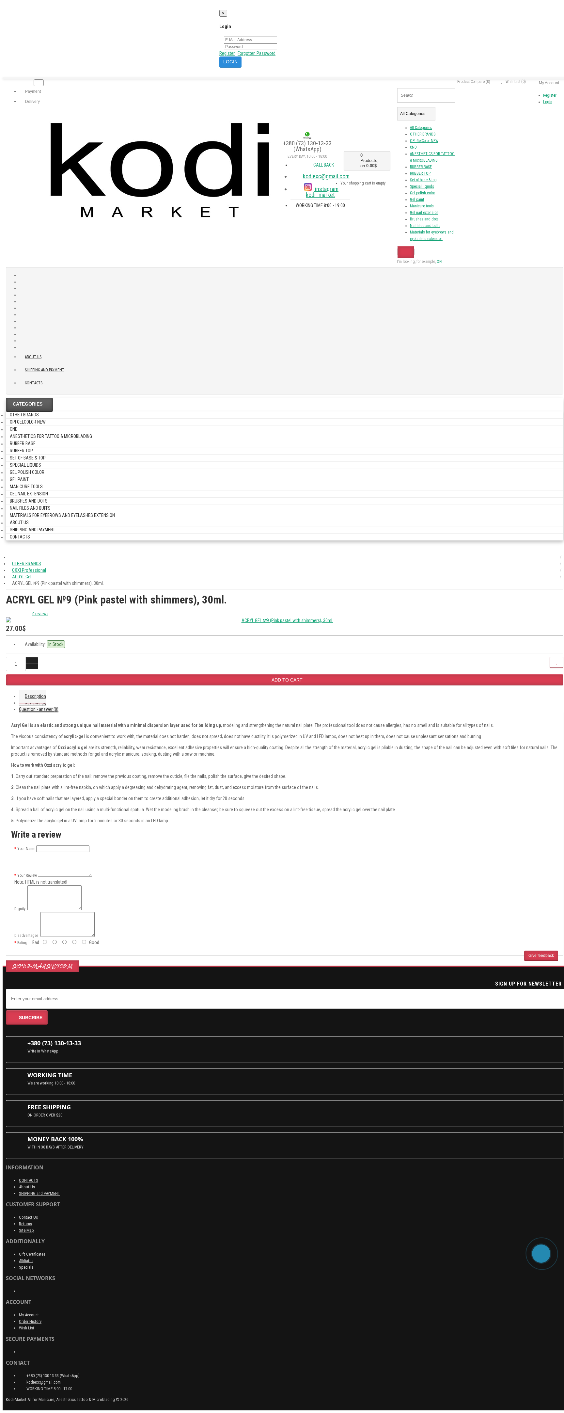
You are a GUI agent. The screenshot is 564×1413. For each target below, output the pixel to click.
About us (33, 357)
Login (547, 102)
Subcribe (30, 1017)
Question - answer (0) (38, 709)
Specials (26, 1267)
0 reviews (40, 613)
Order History (30, 1321)
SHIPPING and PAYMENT (44, 370)
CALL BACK (323, 165)
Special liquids (422, 186)
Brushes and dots (424, 219)
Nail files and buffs (425, 225)
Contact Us (28, 1217)
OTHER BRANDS (422, 134)
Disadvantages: (26, 935)
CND (413, 147)
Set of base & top (423, 180)
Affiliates (26, 1260)
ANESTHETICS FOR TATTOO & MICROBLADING (51, 436)
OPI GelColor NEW (424, 140)
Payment (32, 91)
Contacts (33, 383)
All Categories (421, 127)
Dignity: (20, 909)
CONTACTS (28, 1180)
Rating (22, 942)
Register (227, 53)
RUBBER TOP (420, 173)
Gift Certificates (32, 1254)
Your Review (27, 875)
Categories (27, 404)
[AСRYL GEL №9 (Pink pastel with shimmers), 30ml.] (284, 620)
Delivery (32, 101)
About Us (27, 1186)
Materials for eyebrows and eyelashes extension (62, 515)
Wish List (26, 1327)
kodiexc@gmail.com (326, 176)
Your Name (26, 848)
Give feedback (541, 955)
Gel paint (417, 199)
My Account (29, 1314)
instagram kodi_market (322, 191)
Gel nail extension (424, 212)
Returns (25, 1223)
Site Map (26, 1230)
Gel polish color (422, 193)
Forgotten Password (256, 53)
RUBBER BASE (421, 167)
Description (35, 696)
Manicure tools (422, 206)
